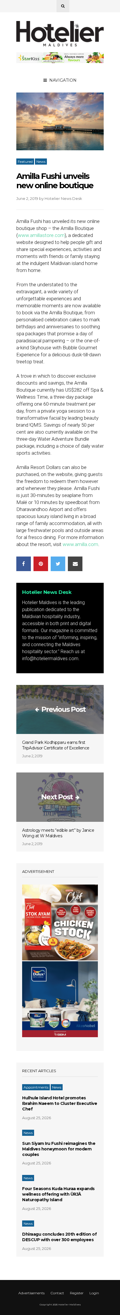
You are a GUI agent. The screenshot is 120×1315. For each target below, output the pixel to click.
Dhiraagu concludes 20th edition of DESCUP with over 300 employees (59, 1237)
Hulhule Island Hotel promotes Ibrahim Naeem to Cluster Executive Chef (59, 1103)
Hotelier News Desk (63, 198)
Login (94, 1293)
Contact (57, 1293)
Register (77, 1293)
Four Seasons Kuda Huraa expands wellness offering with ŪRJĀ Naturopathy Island (58, 1194)
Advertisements (31, 1293)
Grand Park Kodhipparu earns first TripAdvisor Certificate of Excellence (55, 745)
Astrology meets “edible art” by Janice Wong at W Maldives (58, 833)
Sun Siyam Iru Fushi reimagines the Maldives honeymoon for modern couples (58, 1149)
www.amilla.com (80, 544)
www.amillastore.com (41, 235)
